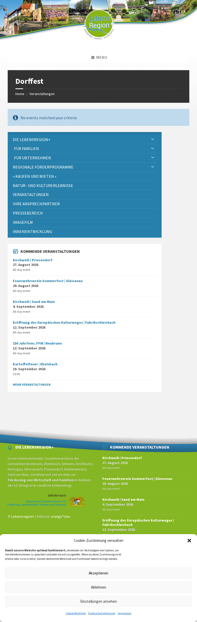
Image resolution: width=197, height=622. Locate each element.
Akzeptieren (98, 573)
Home (19, 93)
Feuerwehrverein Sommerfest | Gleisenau (48, 280)
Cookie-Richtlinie (76, 613)
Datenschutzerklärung (101, 613)
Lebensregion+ (22, 516)
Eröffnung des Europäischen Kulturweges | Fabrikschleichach (64, 322)
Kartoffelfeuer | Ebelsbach (35, 364)
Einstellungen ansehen (98, 601)
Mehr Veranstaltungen (32, 384)
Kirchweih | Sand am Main (34, 301)
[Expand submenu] (152, 139)
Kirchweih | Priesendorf (32, 260)
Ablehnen (98, 587)
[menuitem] (84, 139)
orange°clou (60, 516)
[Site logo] (98, 42)
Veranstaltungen (42, 93)
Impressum (124, 613)
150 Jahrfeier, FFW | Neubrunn (37, 343)
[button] (189, 540)
